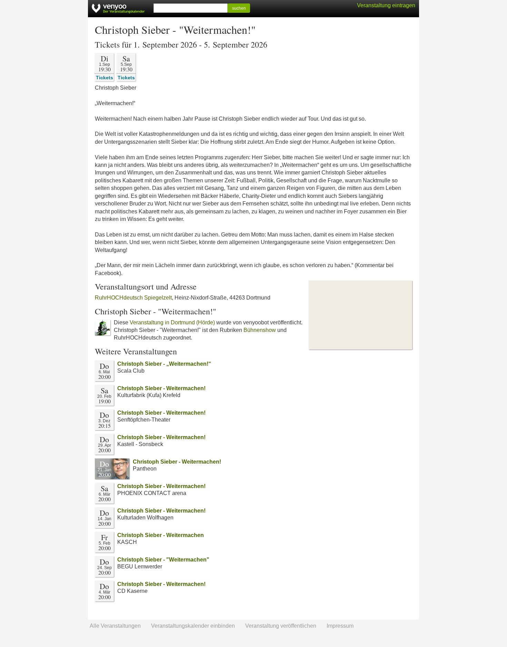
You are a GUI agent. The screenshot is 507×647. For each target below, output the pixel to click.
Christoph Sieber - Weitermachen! (161, 388)
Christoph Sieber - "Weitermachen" (163, 560)
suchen (239, 8)
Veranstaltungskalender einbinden (193, 626)
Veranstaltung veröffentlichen (280, 626)
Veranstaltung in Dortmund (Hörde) (172, 322)
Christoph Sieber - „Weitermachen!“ (164, 364)
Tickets (104, 77)
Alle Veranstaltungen (115, 626)
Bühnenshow (259, 330)
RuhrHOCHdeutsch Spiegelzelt (133, 298)
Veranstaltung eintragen (386, 5)
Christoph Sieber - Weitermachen (160, 535)
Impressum (340, 626)
